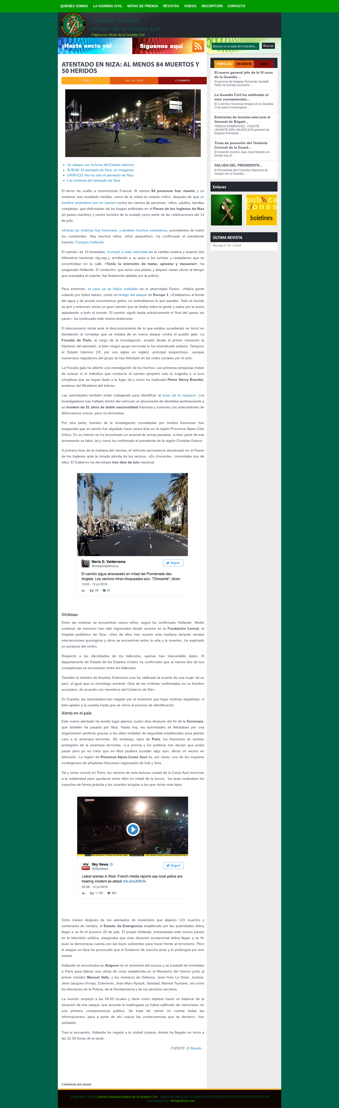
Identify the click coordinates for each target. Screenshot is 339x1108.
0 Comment (182, 80)
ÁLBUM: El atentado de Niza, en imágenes (100, 170)
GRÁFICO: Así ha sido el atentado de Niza (100, 175)
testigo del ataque (133, 295)
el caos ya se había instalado (113, 289)
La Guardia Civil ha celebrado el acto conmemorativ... (241, 97)
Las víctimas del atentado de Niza (93, 180)
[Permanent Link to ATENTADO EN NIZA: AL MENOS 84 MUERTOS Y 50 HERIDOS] (131, 67)
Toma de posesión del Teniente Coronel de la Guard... (241, 145)
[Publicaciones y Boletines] (261, 224)
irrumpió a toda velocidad (127, 252)
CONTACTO (236, 6)
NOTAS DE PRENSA (142, 6)
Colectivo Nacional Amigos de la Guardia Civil (126, 1097)
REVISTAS (171, 6)
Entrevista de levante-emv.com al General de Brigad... (242, 119)
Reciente (244, 64)
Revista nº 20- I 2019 (227, 245)
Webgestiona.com (182, 1101)
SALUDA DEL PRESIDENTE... (238, 165)
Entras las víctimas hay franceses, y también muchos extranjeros (115, 230)
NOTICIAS (88, 1075)
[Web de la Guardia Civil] (226, 224)
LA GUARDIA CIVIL (107, 6)
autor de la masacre (179, 395)
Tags (264, 64)
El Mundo (194, 1048)
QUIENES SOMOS (74, 6)
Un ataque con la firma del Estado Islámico (100, 165)
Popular (224, 64)
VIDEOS (190, 6)
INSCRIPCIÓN (212, 6)
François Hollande (89, 242)
